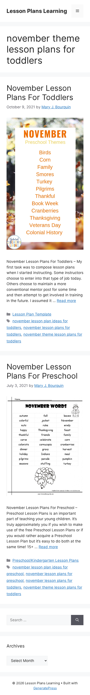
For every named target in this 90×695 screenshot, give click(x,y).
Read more (66, 300)
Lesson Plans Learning (37, 11)
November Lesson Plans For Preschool (42, 371)
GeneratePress (45, 688)
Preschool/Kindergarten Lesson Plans (45, 560)
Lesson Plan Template (31, 314)
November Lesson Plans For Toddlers (40, 92)
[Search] (77, 620)
